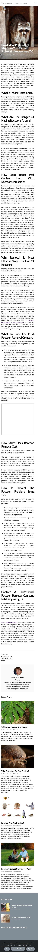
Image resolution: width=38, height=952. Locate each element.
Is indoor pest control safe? (12, 823)
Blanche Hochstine (7, 55)
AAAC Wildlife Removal (9, 622)
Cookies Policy (26, 946)
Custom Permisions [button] (18, 949)
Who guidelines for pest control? (15, 771)
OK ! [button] (7, 949)
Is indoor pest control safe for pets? (16, 869)
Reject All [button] (30, 949)
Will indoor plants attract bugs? (14, 727)
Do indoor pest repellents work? (21, 917)
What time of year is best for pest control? (21, 906)
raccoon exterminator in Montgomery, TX (17, 321)
